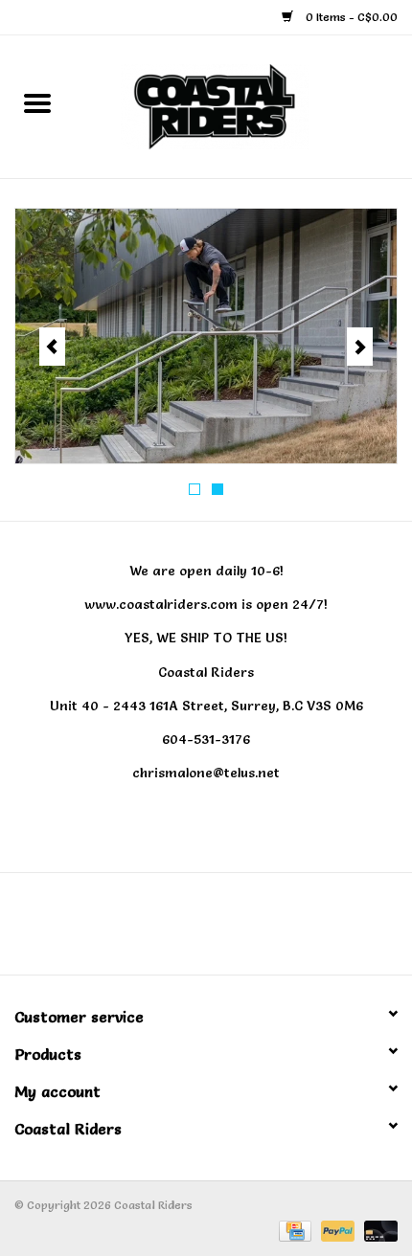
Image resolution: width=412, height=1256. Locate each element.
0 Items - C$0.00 (350, 17)
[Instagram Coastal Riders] (223, 930)
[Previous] (52, 346)
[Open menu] (37, 102)
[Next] (360, 346)
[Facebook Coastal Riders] (188, 930)
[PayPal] (335, 1228)
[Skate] (206, 336)
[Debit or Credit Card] (377, 1228)
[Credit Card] (293, 1228)
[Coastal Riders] (243, 102)
